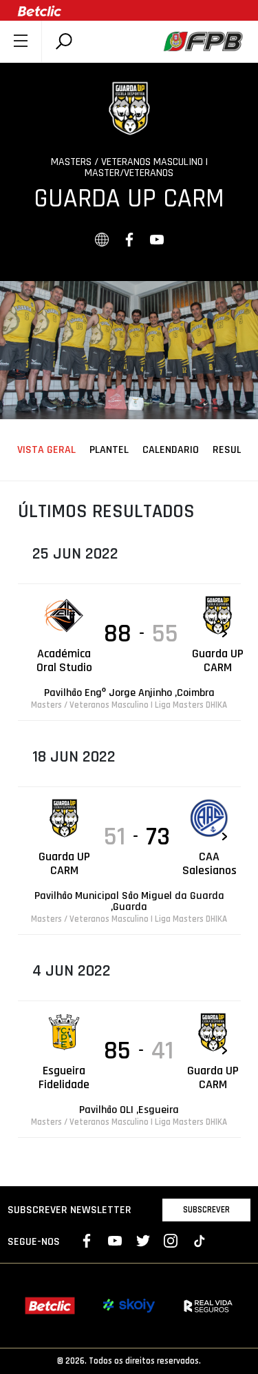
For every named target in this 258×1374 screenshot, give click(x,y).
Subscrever (206, 1209)
